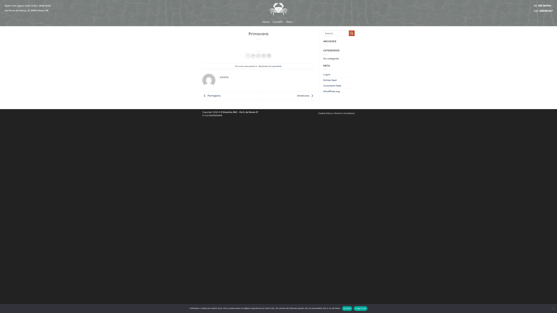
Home (266, 21)
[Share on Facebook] (248, 55)
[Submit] (352, 33)
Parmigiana (213, 95)
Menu (289, 21)
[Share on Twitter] (253, 55)
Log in (326, 74)
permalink (276, 66)
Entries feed (330, 80)
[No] (553, 309)
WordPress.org (331, 91)
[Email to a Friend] (258, 55)
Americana (303, 95)
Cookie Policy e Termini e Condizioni (336, 113)
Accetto (347, 308)
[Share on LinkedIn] (269, 55)
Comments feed (332, 85)
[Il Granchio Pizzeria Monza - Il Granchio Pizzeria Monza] (278, 9)
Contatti (278, 21)
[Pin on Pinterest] (263, 55)
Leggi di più (360, 308)
